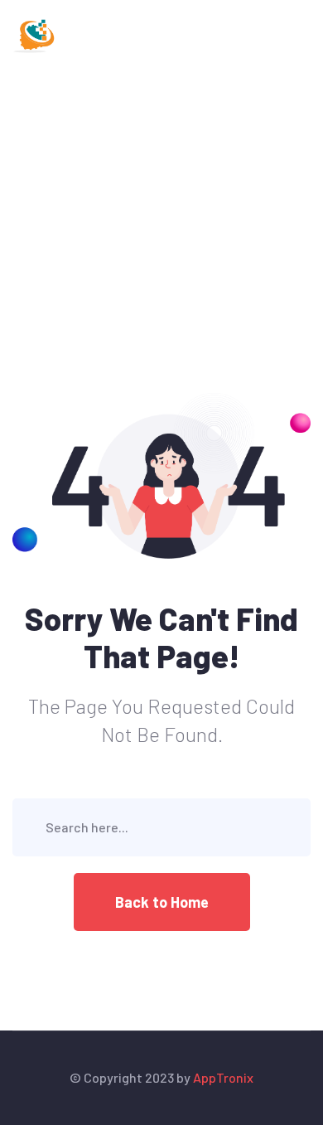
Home (29, 146)
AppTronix (223, 1077)
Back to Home (162, 902)
